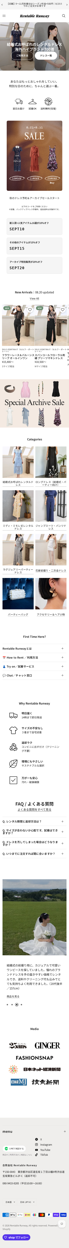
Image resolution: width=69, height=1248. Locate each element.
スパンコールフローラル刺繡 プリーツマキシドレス (50, 357)
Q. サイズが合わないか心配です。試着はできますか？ (30, 831)
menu (8, 1131)
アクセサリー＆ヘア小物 (51, 614)
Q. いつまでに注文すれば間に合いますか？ (29, 854)
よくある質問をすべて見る (34, 809)
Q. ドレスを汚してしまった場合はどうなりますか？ (30, 843)
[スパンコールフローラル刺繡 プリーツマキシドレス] (51, 325)
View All (34, 298)
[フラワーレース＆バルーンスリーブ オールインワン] (18, 325)
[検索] (63, 15)
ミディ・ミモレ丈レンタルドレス (18, 527)
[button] (22, 56)
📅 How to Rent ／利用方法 (20, 657)
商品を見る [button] (13, 1001)
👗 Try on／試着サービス (18, 666)
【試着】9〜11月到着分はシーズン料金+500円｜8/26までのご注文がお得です (34, 4)
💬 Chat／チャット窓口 (17, 675)
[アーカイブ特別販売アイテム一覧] (34, 403)
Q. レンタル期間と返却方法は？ (22, 821)
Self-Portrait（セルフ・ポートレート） (18, 350)
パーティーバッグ (18, 614)
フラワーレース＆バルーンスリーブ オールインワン (18, 357)
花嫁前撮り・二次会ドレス (51, 570)
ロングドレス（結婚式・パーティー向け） (51, 483)
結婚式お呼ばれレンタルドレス (18, 483)
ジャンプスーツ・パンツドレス (51, 527)
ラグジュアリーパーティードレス (18, 571)
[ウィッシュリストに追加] (29, 310)
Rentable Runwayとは (17, 648)
